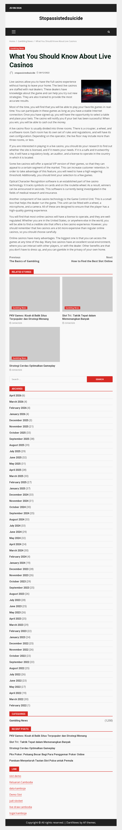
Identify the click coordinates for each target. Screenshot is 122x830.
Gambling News (17, 48)
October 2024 (17, 507)
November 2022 (18, 649)
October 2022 (17, 655)
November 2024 (18, 500)
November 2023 (18, 575)
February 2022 (18, 705)
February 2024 (18, 556)
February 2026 (18, 407)
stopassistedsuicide (24, 72)
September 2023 (19, 587)
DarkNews (72, 822)
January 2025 (17, 488)
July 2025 (14, 451)
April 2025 (15, 469)
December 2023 (18, 569)
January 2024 (17, 562)
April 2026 (15, 395)
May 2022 (15, 686)
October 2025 (17, 432)
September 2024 (19, 513)
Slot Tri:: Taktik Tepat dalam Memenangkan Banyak (87, 294)
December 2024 (18, 494)
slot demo (15, 776)
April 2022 (15, 693)
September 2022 (19, 662)
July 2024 (14, 525)
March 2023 (16, 624)
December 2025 (18, 420)
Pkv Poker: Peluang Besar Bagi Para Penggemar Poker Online (47, 754)
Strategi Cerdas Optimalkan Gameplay (34, 344)
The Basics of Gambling (24, 259)
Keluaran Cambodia (21, 782)
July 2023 (14, 600)
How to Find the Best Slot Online (92, 259)
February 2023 (18, 631)
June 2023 (15, 606)
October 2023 (17, 581)
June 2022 (15, 680)
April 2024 (15, 544)
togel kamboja (18, 813)
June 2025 (15, 457)
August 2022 (16, 668)
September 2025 (19, 438)
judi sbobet (16, 801)
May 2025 (15, 463)
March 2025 (16, 476)
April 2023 (15, 618)
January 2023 (17, 637)
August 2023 (16, 593)
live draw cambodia (20, 807)
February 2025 (18, 482)
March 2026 (16, 401)
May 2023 (15, 612)
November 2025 (18, 426)
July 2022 (14, 674)
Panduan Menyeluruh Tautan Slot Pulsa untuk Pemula (41, 760)
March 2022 (16, 699)
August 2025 (16, 445)
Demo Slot (15, 794)
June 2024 (15, 531)
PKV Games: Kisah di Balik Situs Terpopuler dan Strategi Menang (34, 294)
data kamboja (17, 788)
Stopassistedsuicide (61, 18)
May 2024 (15, 538)
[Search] (109, 32)
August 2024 (16, 519)
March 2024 (16, 550)
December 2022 (18, 643)
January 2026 (17, 414)
